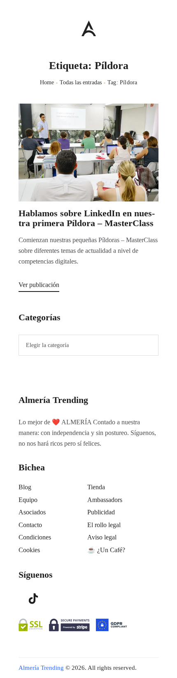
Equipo (28, 499)
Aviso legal (101, 537)
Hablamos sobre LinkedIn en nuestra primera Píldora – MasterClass (87, 218)
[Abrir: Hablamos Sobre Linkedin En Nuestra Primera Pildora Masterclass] (88, 152)
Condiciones (35, 537)
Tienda (96, 487)
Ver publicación (39, 284)
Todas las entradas (81, 82)
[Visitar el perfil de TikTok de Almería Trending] (33, 598)
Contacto (30, 524)
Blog (25, 487)
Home (47, 82)
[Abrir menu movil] (22, 28)
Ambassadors (104, 499)
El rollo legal (104, 524)
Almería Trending (41, 667)
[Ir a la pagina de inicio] (89, 28)
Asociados (32, 512)
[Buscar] (154, 26)
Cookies (29, 549)
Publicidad (101, 512)
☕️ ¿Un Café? (106, 549)
